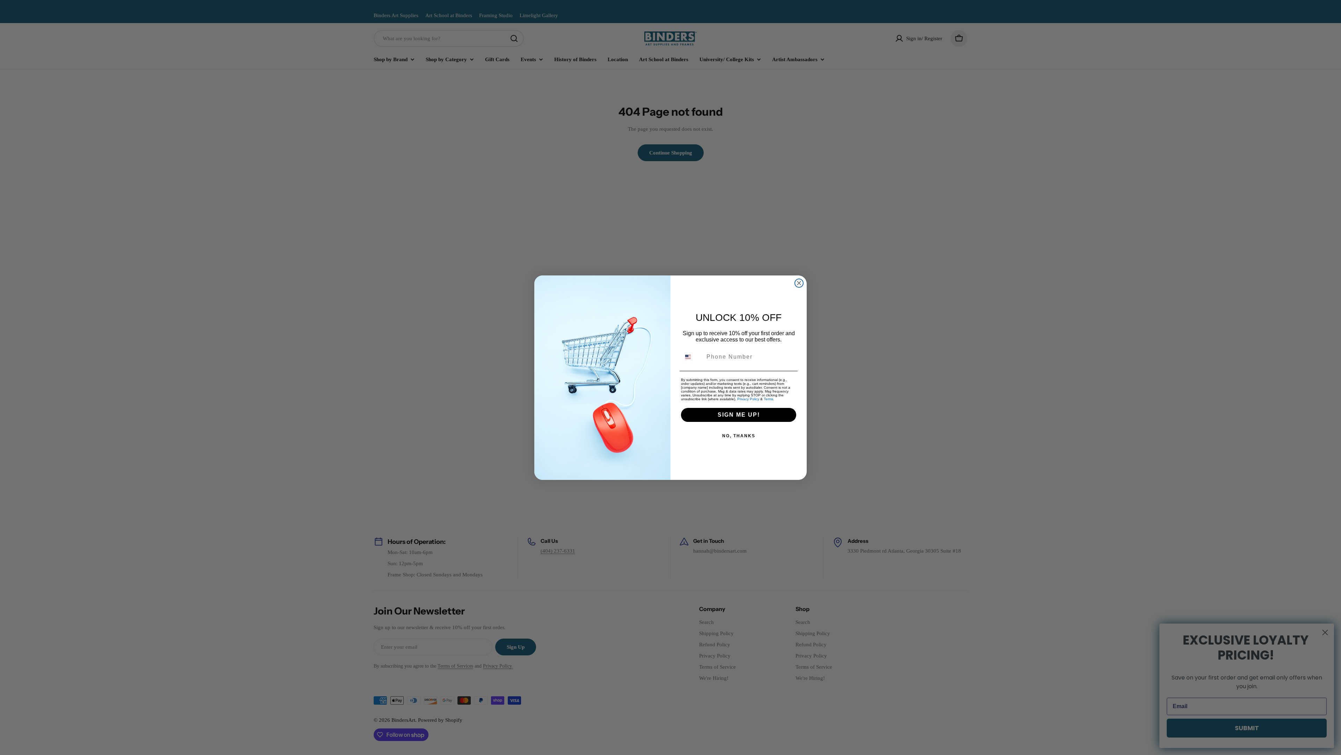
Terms (768, 399)
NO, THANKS (738, 435)
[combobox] (692, 357)
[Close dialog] (799, 283)
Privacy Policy (748, 399)
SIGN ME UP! (739, 415)
